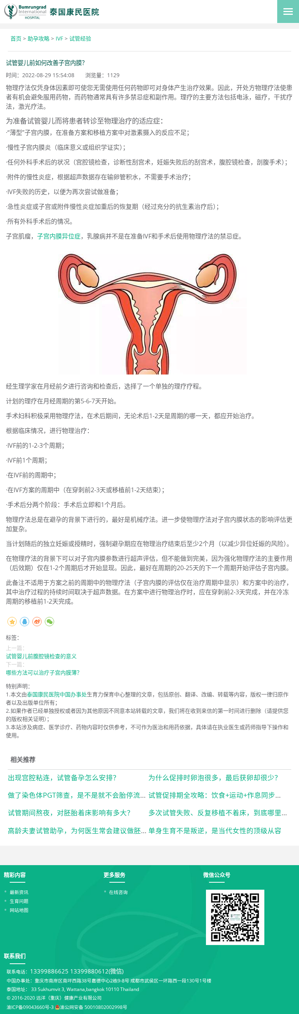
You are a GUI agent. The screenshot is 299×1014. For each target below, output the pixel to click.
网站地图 (19, 910)
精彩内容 (15, 874)
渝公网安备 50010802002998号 (93, 1007)
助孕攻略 (38, 38)
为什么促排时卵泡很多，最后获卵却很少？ (214, 777)
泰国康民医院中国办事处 (57, 694)
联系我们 (15, 955)
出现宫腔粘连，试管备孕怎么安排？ (64, 777)
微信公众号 (216, 874)
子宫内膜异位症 (59, 236)
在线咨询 (118, 892)
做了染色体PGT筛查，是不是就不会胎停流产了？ (84, 795)
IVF (59, 38)
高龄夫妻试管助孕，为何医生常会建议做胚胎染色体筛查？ (99, 830)
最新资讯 (19, 892)
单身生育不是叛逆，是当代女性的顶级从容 (214, 830)
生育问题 (19, 901)
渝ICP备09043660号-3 (30, 1007)
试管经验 (80, 38)
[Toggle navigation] (288, 11)
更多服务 (114, 874)
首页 (16, 38)
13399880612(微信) (96, 971)
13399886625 (49, 971)
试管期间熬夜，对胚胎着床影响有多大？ (71, 812)
